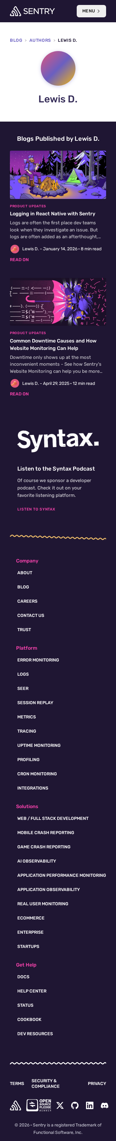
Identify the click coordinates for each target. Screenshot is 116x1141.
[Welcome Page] (32, 11)
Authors (40, 40)
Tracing (26, 731)
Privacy (97, 1083)
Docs (23, 977)
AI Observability (36, 861)
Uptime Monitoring (39, 745)
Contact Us (30, 615)
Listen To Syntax (36, 509)
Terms (17, 1083)
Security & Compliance (46, 1083)
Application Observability (48, 889)
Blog (16, 40)
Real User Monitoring (42, 903)
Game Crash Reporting (44, 847)
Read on (19, 259)
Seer (22, 688)
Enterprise (30, 932)
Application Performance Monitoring (61, 875)
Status (25, 1005)
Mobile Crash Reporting (45, 832)
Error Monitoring (38, 660)
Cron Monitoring (37, 774)
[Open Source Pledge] (38, 1105)
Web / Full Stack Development (52, 818)
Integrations (32, 788)
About (24, 572)
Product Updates (28, 206)
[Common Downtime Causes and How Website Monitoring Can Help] (58, 337)
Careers (27, 601)
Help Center (31, 991)
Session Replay (35, 702)
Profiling (28, 759)
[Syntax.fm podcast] (58, 440)
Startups (28, 946)
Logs (23, 674)
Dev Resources (35, 1033)
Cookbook (29, 1019)
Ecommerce (31, 918)
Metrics (26, 717)
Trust (24, 629)
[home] (15, 1105)
